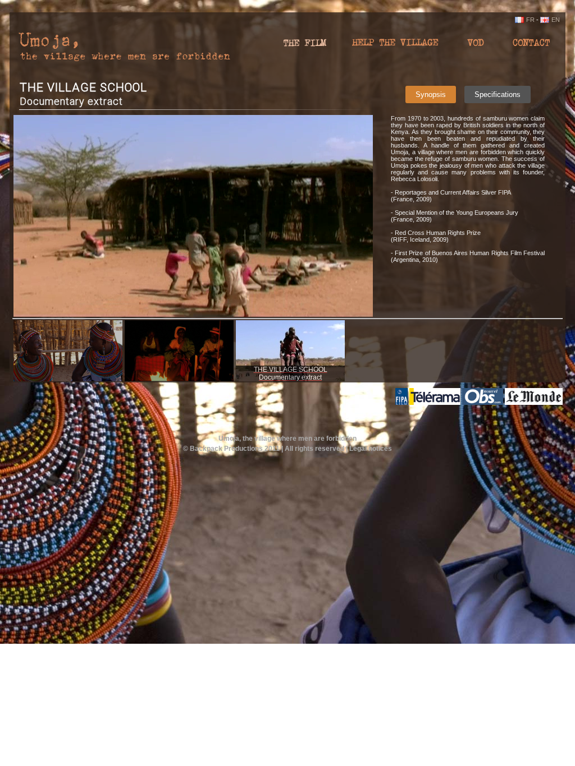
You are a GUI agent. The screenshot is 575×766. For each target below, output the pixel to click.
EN (555, 19)
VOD (475, 46)
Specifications (497, 94)
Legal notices (370, 449)
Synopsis (431, 94)
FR (530, 19)
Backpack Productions (226, 449)
